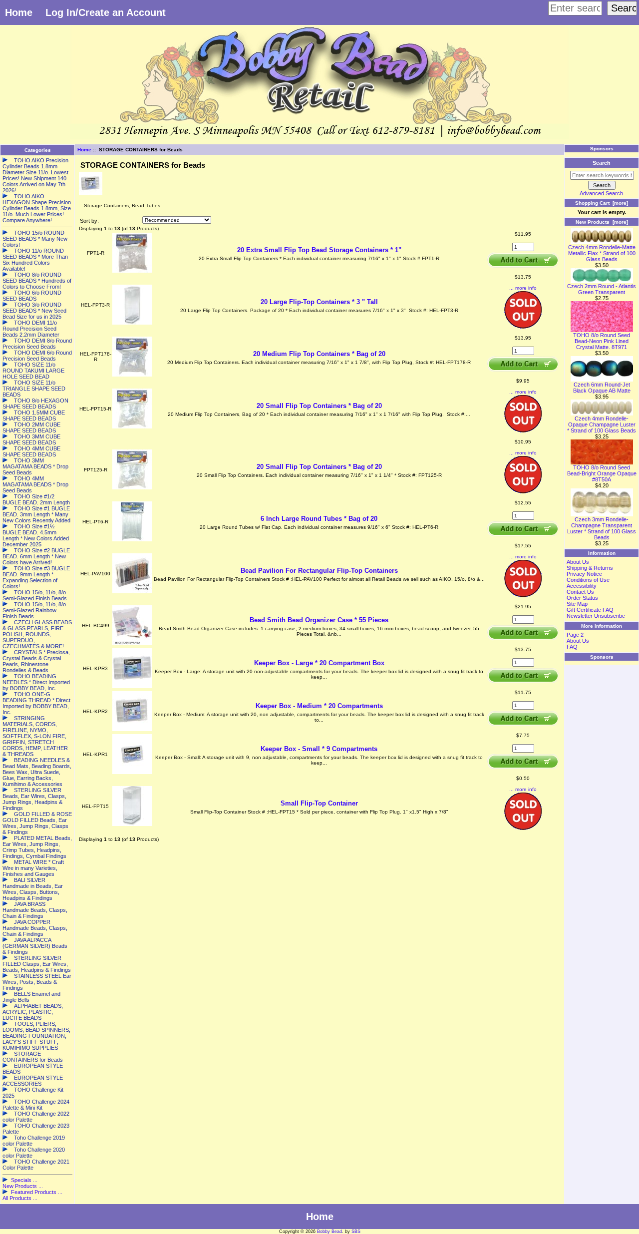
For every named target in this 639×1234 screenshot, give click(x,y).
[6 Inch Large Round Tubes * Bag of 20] (132, 539)
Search (602, 163)
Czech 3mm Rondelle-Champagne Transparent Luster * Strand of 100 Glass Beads (601, 528)
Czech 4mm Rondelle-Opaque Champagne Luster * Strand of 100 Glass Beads (601, 424)
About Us (578, 562)
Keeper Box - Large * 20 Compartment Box (319, 663)
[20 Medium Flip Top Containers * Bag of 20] (132, 375)
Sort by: (89, 221)
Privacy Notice (584, 574)
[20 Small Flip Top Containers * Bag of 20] (132, 426)
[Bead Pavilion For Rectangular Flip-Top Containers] (132, 591)
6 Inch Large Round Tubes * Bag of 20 (319, 518)
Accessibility (582, 586)
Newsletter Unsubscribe (596, 616)
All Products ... (19, 1198)
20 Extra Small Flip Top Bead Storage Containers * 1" (319, 250)
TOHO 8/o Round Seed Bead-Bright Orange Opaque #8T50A (602, 473)
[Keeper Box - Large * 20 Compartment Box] (132, 686)
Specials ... (24, 1180)
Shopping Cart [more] (601, 203)
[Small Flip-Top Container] (132, 824)
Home (18, 12)
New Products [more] (602, 222)
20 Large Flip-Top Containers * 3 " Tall (319, 302)
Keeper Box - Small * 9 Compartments (319, 749)
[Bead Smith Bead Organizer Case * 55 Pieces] (132, 643)
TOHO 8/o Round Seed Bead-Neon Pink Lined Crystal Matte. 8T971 (601, 341)
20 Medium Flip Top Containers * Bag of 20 (319, 354)
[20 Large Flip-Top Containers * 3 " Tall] (132, 323)
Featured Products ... (36, 1192)
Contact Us (580, 592)
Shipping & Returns (590, 568)
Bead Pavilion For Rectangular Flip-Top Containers (319, 570)
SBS (355, 1231)
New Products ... (22, 1186)
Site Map (577, 604)
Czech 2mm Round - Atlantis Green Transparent (601, 289)
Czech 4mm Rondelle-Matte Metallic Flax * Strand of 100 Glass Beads (602, 253)
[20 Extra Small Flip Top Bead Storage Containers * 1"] (132, 271)
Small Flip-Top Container (319, 803)
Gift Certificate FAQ (590, 610)
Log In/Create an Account (105, 12)
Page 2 (575, 635)
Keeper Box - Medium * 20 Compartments (319, 706)
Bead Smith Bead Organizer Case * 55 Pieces (319, 620)
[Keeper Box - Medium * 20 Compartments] (132, 729)
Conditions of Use (588, 580)
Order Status (582, 598)
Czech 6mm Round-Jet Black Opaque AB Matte (602, 388)
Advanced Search (601, 193)
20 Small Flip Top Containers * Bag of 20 (319, 406)
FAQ (572, 647)
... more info (523, 288)
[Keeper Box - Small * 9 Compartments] (132, 772)
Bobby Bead (329, 1231)
